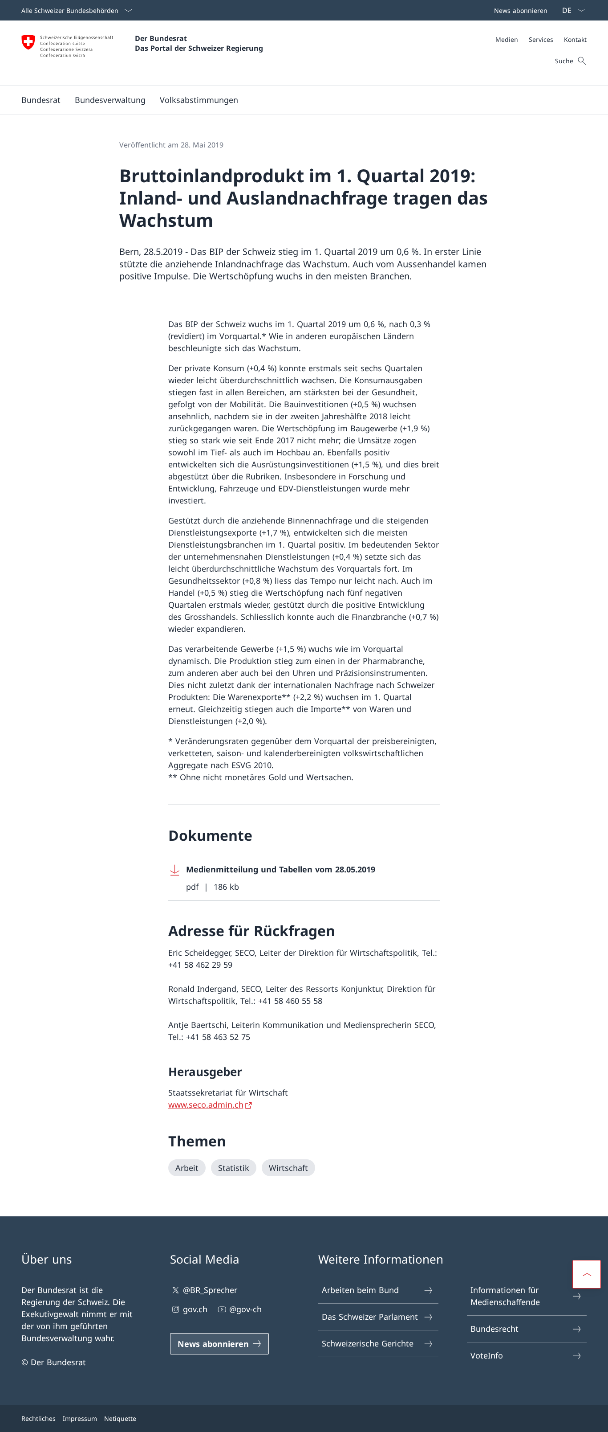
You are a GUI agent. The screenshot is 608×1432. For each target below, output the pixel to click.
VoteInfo (486, 1355)
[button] (41, 100)
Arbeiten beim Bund (360, 1290)
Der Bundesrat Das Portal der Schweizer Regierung (199, 43)
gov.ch (195, 1309)
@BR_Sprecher (210, 1290)
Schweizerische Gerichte (367, 1343)
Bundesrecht (494, 1328)
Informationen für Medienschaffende (505, 1296)
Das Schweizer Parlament (370, 1316)
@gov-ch (245, 1309)
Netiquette (120, 1418)
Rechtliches (38, 1418)
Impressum (80, 1418)
